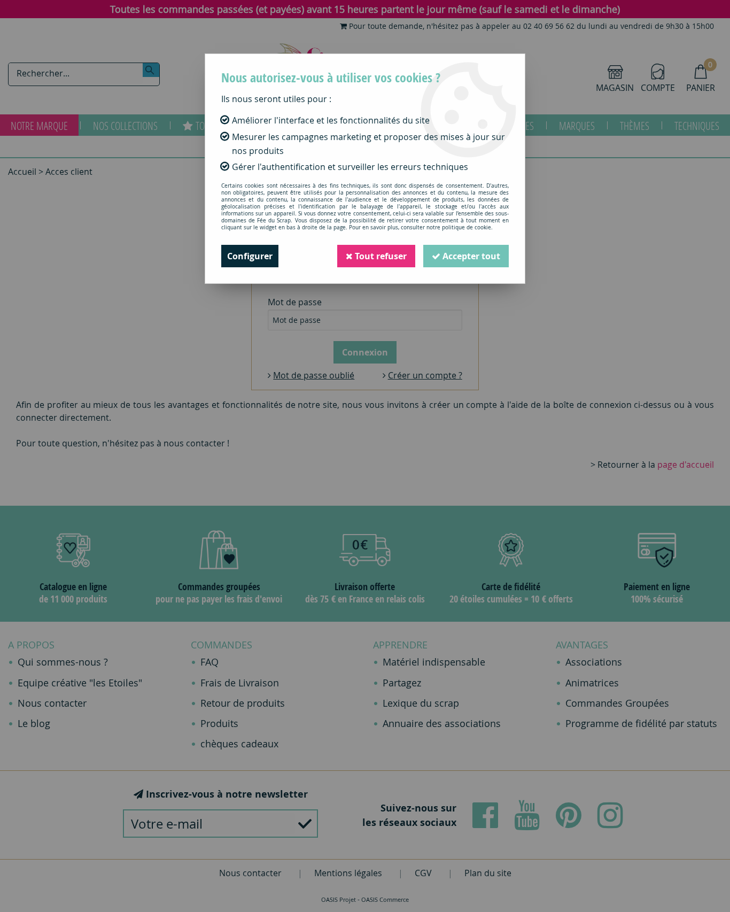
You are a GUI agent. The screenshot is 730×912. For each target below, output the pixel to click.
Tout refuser (380, 256)
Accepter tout (470, 256)
